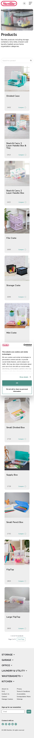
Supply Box (12, 474)
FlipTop (10, 569)
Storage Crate (13, 285)
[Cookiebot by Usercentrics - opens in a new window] (24, 345)
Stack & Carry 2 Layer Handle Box (15, 191)
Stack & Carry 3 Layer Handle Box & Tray (16, 145)
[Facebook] (3, 724)
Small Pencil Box (14, 522)
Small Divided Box (15, 427)
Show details (24, 377)
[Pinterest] (6, 724)
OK (17, 383)
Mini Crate (11, 332)
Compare (21, 107)
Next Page (21, 639)
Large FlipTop (13, 617)
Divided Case (13, 96)
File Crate (11, 238)
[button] (30, 3)
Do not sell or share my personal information (17, 390)
